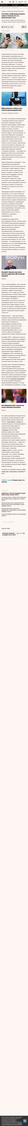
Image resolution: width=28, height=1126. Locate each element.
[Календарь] (10, 2)
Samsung (13, 296)
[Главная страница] (2, 2)
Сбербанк (5, 430)
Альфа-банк (5, 471)
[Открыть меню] (25, 2)
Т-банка (18, 422)
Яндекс (21, 206)
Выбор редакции (6, 7)
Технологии (10, 11)
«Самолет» (14, 174)
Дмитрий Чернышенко (17, 378)
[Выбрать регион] (16, 2)
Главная (4, 11)
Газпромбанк (13, 471)
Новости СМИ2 (6, 528)
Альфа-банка (11, 422)
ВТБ (24, 469)
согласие (13, 1120)
